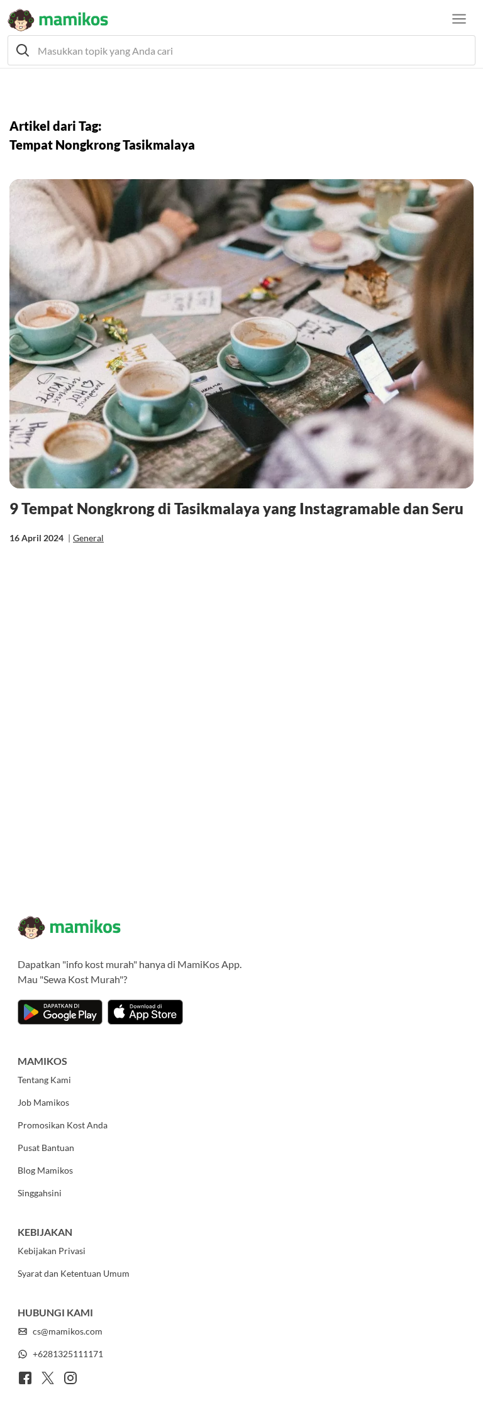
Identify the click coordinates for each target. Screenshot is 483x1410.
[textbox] (241, 50)
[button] (241, 50)
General (88, 537)
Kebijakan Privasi (52, 1250)
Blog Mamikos (45, 1170)
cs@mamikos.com (68, 1331)
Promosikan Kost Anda (63, 1125)
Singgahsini (40, 1192)
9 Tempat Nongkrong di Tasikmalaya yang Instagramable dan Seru (236, 508)
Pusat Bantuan (46, 1147)
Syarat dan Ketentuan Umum (74, 1273)
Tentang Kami (44, 1079)
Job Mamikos (43, 1102)
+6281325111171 (68, 1353)
